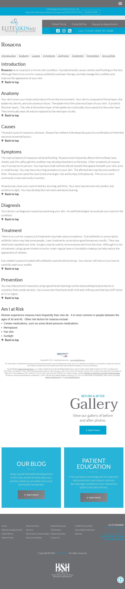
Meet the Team (32, 526)
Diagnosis (63, 55)
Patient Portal (59, 24)
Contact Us (55, 537)
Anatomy (24, 55)
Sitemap (78, 533)
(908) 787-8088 (116, 536)
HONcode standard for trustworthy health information (102, 373)
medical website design (53, 377)
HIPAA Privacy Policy (84, 526)
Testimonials (56, 530)
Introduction (8, 55)
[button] (120, 4)
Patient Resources (58, 526)
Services (29, 530)
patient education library (26, 369)
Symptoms (49, 55)
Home (4, 526)
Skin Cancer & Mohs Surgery (38, 533)
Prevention (92, 55)
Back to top (12, 82)
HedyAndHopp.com (66, 576)
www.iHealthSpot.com (77, 360)
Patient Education (58, 533)
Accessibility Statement (85, 530)
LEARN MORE (91, 12)
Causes (36, 55)
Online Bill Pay (79, 24)
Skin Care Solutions (34, 537)
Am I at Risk (108, 55)
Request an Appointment (105, 24)
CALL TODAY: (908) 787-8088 (95, 30)
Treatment (78, 55)
